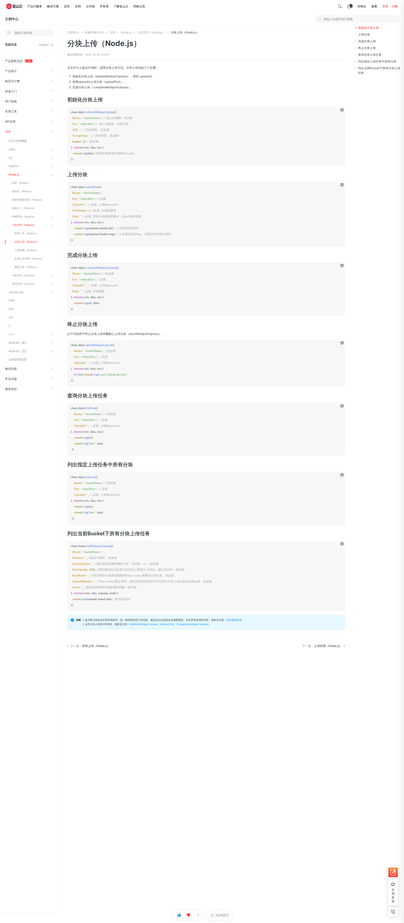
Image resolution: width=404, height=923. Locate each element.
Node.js (14, 174)
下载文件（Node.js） (24, 275)
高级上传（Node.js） (27, 266)
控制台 (361, 6)
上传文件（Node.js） (24, 224)
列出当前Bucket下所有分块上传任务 (379, 70)
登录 (385, 6)
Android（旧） (18, 351)
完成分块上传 (367, 41)
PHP (12, 300)
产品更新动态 (14, 61)
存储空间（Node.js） (24, 216)
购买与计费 (12, 81)
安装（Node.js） (21, 182)
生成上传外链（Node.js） (29, 258)
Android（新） (18, 342)
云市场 (90, 6)
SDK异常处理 (17, 359)
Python (13, 166)
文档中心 (12, 19)
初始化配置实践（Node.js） (28, 199)
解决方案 (53, 6)
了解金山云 (121, 6)
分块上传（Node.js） (27, 241)
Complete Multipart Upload (192, 624)
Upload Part (167, 624)
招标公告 (139, 6)
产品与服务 (34, 6)
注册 (395, 6)
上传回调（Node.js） (27, 250)
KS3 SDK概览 (18, 141)
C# (11, 317)
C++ (12, 334)
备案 (374, 6)
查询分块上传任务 (370, 54)
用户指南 (11, 101)
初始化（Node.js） (22, 191)
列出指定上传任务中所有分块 (377, 61)
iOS (11, 309)
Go (10, 157)
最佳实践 (11, 368)
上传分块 (364, 34)
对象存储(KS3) (94, 32)
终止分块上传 (367, 48)
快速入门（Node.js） (24, 208)
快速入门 (11, 91)
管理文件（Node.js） (24, 283)
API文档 (10, 121)
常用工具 (11, 111)
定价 (67, 6)
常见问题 (11, 379)
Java (12, 149)
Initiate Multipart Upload (144, 624)
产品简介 (11, 71)
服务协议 (11, 389)
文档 (78, 6)
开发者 (104, 6)
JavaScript (16, 292)
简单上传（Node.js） (27, 233)
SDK (8, 131)
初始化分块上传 (368, 27)
